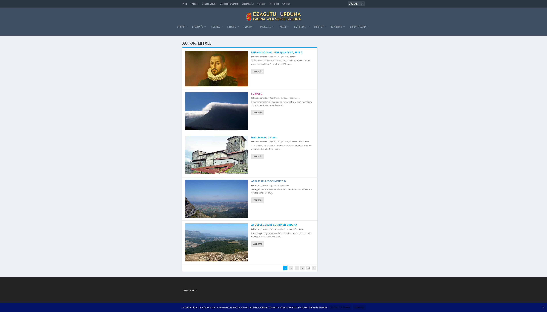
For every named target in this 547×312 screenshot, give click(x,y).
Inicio (184, 3)
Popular (318, 27)
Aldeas (180, 27)
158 (308, 268)
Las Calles (265, 27)
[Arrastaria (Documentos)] (216, 199)
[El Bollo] (216, 111)
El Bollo (257, 93)
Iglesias (231, 27)
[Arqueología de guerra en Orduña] (216, 242)
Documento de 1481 (264, 137)
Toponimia (336, 27)
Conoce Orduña (209, 3)
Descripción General (229, 3)
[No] (543, 307)
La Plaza (247, 27)
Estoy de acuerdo (340, 307)
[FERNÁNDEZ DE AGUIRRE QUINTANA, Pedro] (216, 68)
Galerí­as (286, 3)
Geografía (197, 27)
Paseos (282, 27)
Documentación (358, 27)
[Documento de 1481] (216, 155)
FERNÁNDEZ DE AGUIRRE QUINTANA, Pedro (276, 52)
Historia (215, 27)
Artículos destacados (290, 98)
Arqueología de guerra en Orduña (274, 224)
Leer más (257, 71)
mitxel (265, 57)
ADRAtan (261, 3)
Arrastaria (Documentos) (268, 181)
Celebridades (248, 3)
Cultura (285, 57)
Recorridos (274, 3)
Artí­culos (195, 3)
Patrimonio (300, 27)
